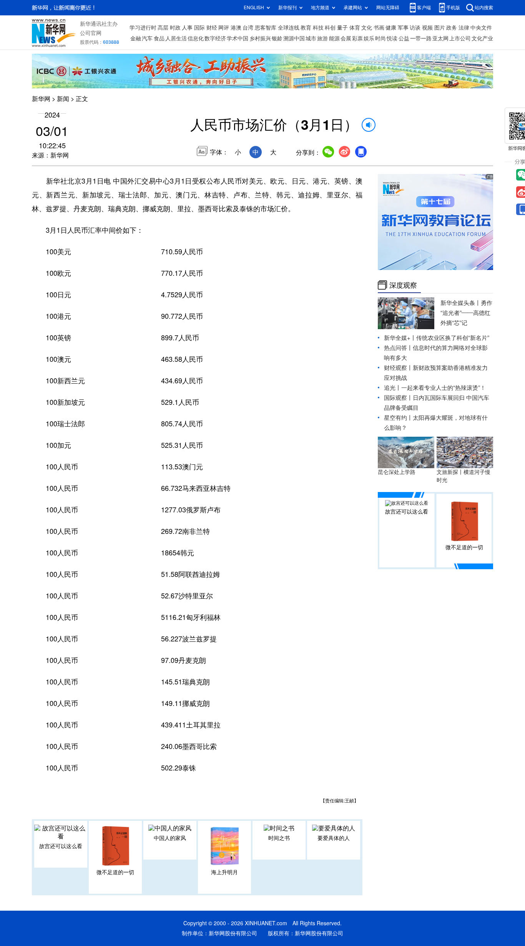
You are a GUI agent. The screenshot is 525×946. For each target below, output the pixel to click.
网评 (223, 27)
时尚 (380, 38)
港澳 (236, 27)
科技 (318, 27)
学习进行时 (143, 27)
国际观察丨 (398, 398)
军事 (403, 27)
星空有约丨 (398, 418)
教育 (306, 27)
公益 (404, 38)
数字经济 (215, 38)
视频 (427, 27)
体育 (354, 27)
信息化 (196, 38)
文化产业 (482, 38)
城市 (311, 38)
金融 (135, 38)
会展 (346, 38)
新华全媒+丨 (400, 338)
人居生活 (176, 38)
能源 (334, 38)
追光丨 (392, 388)
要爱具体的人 (333, 838)
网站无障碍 (387, 7)
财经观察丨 (398, 368)
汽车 (147, 38)
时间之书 (279, 838)
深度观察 (403, 285)
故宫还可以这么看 (60, 846)
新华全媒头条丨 (460, 303)
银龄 (277, 38)
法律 (464, 27)
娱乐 (369, 38)
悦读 (392, 38)
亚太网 (440, 38)
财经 (211, 27)
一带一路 (421, 38)
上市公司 (460, 38)
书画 (379, 27)
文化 (366, 27)
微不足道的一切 (115, 872)
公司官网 (90, 33)
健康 (390, 27)
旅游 (322, 38)
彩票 (357, 38)
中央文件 (481, 27)
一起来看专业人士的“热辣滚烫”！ (443, 388)
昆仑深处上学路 (396, 472)
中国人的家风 (170, 838)
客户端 (424, 7)
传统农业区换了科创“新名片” (452, 338)
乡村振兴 (260, 38)
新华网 (41, 99)
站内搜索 (484, 7)
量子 (342, 27)
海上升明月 (224, 872)
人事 (187, 27)
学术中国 (237, 38)
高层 (163, 27)
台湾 (248, 27)
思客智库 (265, 27)
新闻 (63, 99)
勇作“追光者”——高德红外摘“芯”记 (466, 313)
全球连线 (288, 27)
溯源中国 (294, 38)
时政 (175, 27)
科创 (330, 27)
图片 (439, 27)
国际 (199, 27)
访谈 (415, 27)
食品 (159, 38)
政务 (451, 27)
